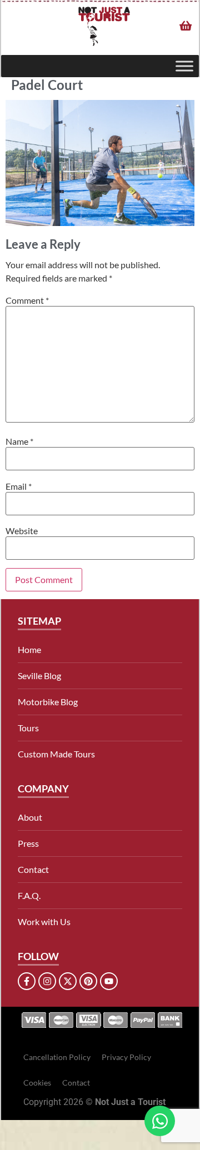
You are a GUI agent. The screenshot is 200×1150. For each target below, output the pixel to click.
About (30, 817)
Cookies (37, 1082)
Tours (28, 727)
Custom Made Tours (56, 754)
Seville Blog (39, 675)
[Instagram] (47, 981)
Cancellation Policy (57, 1057)
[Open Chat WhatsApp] (159, 1121)
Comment (27, 300)
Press (28, 843)
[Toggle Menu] (184, 66)
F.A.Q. (29, 895)
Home (29, 649)
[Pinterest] (88, 981)
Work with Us (44, 921)
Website (22, 530)
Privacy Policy (126, 1057)
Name (19, 441)
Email (19, 486)
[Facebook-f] (27, 981)
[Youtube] (109, 981)
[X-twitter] (68, 981)
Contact (33, 869)
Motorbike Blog (48, 701)
